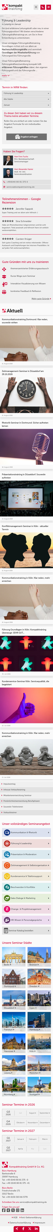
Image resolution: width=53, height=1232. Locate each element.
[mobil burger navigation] (36, 7)
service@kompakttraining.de (33, 1202)
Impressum (39, 1222)
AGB (15, 1217)
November (32, 1123)
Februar (32, 1139)
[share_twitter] (29, 1229)
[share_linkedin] (36, 1229)
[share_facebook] (23, 1229)
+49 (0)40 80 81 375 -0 (17, 1180)
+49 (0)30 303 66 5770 (17, 1197)
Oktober (19, 1123)
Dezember (44, 1123)
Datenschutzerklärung (20, 1222)
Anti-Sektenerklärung (30, 1217)
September (44, 1113)
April (20, 1149)
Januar (20, 1139)
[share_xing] (17, 1229)
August (32, 1113)
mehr (5, 75)
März (44, 1139)
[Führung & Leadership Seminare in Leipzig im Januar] (42, 7)
